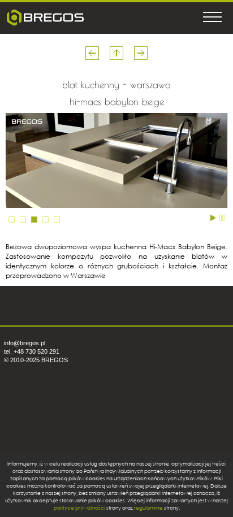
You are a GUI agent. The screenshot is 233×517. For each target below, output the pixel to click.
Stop (222, 217)
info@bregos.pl (24, 343)
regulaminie (148, 507)
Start (213, 217)
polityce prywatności (79, 507)
